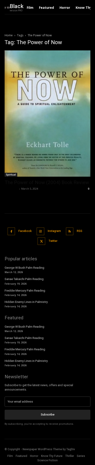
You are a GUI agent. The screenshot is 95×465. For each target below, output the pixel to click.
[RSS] (70, 231)
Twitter (53, 241)
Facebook (25, 231)
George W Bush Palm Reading (24, 267)
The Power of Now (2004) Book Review (47, 182)
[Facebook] (11, 231)
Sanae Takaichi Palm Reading (24, 279)
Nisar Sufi (11, 188)
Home (9, 35)
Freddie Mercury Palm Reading (25, 290)
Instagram (54, 231)
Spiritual (11, 174)
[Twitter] (41, 241)
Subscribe (47, 414)
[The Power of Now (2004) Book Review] (47, 113)
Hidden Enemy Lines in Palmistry (26, 302)
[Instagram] (40, 231)
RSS (79, 231)
